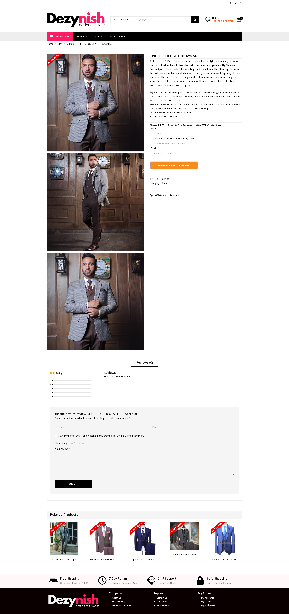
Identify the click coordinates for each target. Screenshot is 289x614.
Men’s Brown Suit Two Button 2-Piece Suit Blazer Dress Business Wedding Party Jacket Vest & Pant (104, 559)
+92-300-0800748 (223, 21)
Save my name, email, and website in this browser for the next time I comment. (101, 435)
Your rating (62, 443)
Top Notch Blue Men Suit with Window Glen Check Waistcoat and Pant (225, 559)
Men (97, 36)
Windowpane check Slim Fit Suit (184, 554)
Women (81, 36)
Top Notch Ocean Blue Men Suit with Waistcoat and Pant (144, 559)
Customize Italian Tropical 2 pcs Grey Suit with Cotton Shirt (64, 559)
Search (195, 19)
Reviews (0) (144, 362)
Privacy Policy (118, 601)
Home (50, 43)
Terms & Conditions (121, 605)
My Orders (206, 601)
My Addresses (208, 605)
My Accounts (207, 598)
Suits (69, 43)
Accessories (116, 36)
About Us (116, 598)
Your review (62, 448)
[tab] (144, 363)
